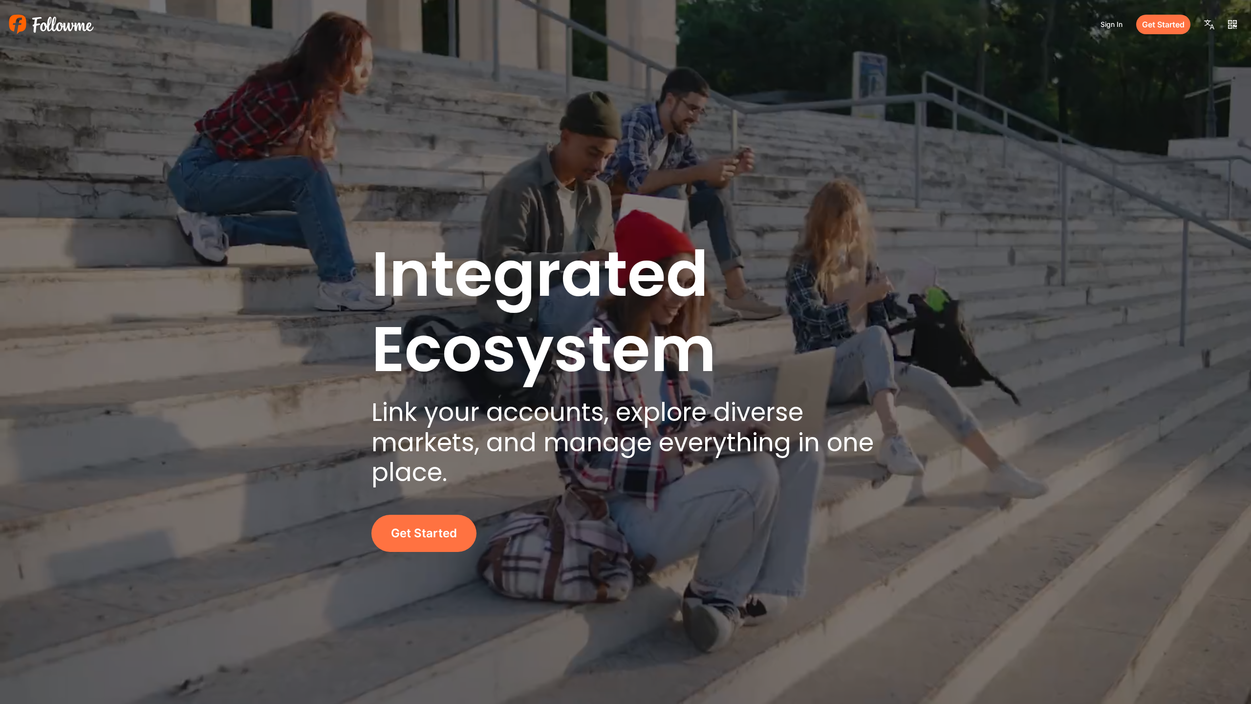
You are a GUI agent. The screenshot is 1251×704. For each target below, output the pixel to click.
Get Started (1163, 24)
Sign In (1111, 24)
